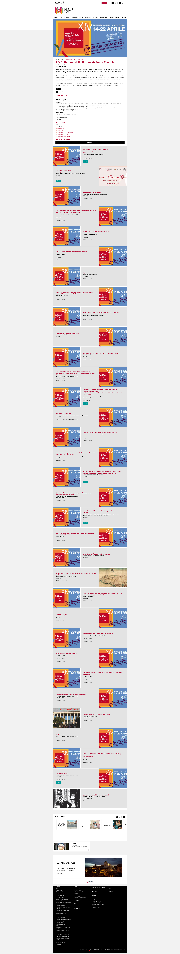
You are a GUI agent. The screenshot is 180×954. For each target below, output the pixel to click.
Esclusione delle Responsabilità (100, 950)
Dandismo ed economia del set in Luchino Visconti (100, 432)
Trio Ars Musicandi (62, 773)
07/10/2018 (80, 848)
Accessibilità (77, 900)
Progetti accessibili (95, 907)
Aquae (85, 273)
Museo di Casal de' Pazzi (61, 913)
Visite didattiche (77, 896)
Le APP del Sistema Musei (84, 827)
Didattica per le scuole (96, 901)
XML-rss (124, 950)
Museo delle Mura (60, 911)
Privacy (91, 950)
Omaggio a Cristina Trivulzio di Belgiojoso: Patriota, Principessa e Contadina (100, 390)
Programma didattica (62, 134)
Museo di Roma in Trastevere (62, 930)
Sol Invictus (60, 735)
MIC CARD (76, 893)
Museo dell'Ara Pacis (60, 905)
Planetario (58, 944)
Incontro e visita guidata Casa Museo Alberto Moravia (101, 353)
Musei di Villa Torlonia (61, 932)
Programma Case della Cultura (65, 132)
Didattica (104, 18)
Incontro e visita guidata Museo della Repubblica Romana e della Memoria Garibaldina (76, 453)
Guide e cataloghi (78, 899)
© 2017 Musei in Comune (83, 950)
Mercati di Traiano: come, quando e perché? (71, 694)
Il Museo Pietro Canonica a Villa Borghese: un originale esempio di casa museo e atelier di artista (101, 313)
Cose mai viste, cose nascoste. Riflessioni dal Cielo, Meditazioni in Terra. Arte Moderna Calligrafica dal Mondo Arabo (75, 373)
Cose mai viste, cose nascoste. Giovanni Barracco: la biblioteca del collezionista (73, 493)
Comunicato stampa (62, 130)
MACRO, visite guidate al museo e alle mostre (71, 251)
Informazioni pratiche (79, 888)
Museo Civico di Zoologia (61, 945)
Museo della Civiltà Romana (62, 910)
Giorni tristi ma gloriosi (63, 170)
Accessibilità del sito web (116, 950)
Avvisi (110, 890)
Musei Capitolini (60, 897)
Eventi (95, 18)
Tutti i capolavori (98, 887)
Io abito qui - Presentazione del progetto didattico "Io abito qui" (76, 574)
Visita (124, 18)
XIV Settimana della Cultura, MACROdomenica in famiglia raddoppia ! (102, 673)
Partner (111, 891)
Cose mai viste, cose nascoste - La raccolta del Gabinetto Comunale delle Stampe (75, 534)
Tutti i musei (96, 3)
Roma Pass (76, 894)
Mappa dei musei (78, 890)
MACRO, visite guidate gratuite (66, 653)
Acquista (104, 3)
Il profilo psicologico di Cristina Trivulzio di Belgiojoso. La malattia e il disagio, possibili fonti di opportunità (102, 472)
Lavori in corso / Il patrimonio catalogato (96, 554)
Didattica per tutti (95, 902)
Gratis (58, 88)
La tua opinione (77, 904)
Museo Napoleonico (60, 924)
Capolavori (65, 18)
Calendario (114, 18)
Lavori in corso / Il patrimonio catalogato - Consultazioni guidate (101, 511)
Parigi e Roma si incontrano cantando (95, 149)
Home (57, 59)
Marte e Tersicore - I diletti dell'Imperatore (97, 715)
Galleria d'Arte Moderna (61, 925)
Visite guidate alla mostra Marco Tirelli (96, 231)
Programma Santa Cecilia (63, 136)
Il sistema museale (60, 888)
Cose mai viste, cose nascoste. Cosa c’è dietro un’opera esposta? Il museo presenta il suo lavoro (74, 293)
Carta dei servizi (59, 891)
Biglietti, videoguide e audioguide (82, 891)
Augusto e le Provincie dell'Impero (67, 333)
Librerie (75, 903)
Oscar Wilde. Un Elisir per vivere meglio (96, 795)
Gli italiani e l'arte (61, 614)
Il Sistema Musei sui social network (107, 827)
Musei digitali (77, 18)
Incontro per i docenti (63, 413)
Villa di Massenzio (60, 915)
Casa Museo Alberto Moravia (62, 936)
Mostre (88, 18)
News (110, 888)
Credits (109, 950)
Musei (56, 18)
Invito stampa (60, 128)
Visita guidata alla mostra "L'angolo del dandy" (98, 633)
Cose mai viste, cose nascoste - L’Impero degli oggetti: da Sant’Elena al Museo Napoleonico (102, 594)
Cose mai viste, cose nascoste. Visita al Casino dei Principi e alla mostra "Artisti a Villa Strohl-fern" (76, 211)
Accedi (109, 3)
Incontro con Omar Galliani (92, 192)
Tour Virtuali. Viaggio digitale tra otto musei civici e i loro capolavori (61, 826)
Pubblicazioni (59, 890)
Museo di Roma (59, 922)
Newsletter (58, 893)
